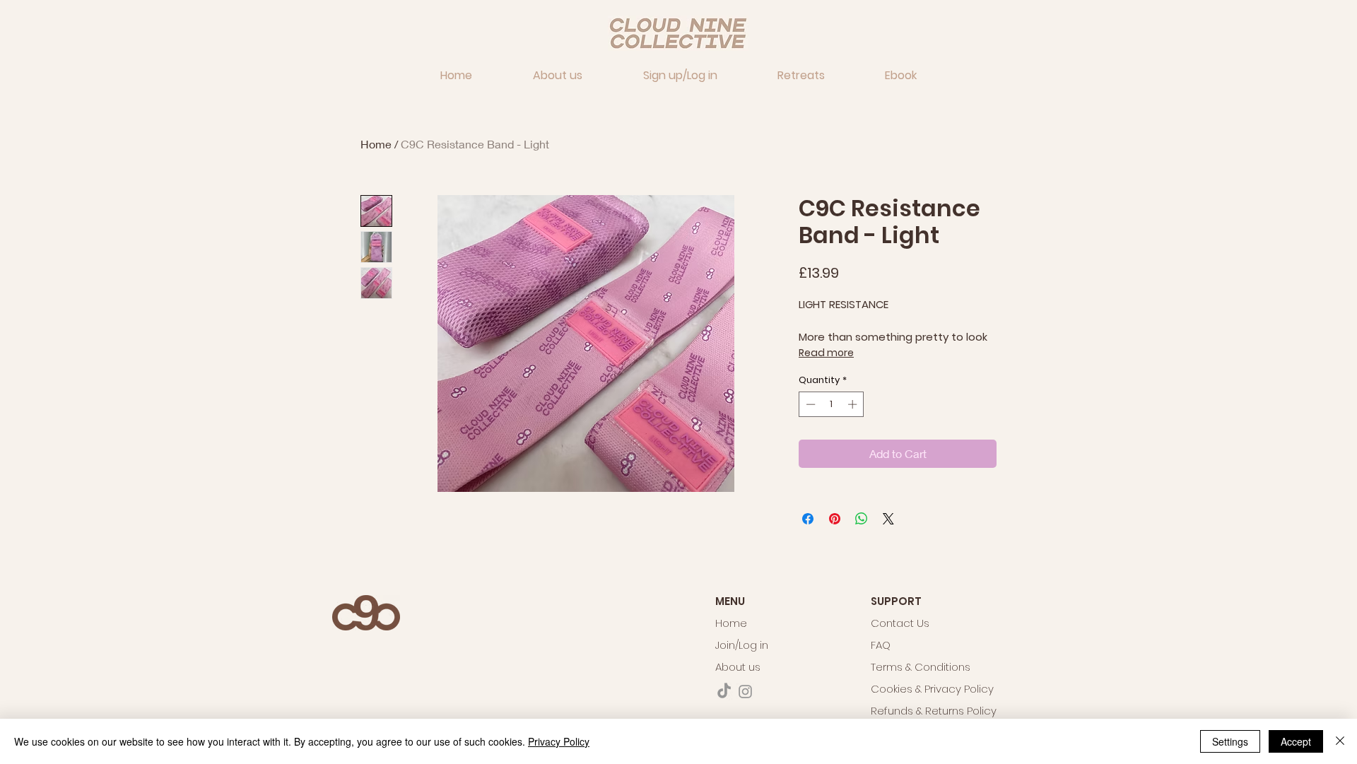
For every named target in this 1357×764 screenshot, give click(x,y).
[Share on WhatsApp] (861, 518)
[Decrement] (809, 404)
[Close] (1340, 741)
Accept (1296, 741)
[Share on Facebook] (807, 518)
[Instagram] (745, 691)
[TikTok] (724, 691)
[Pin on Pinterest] (834, 518)
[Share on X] (888, 518)
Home (376, 144)
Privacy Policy (558, 741)
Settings (1230, 741)
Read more (826, 353)
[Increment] (853, 404)
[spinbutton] (831, 404)
